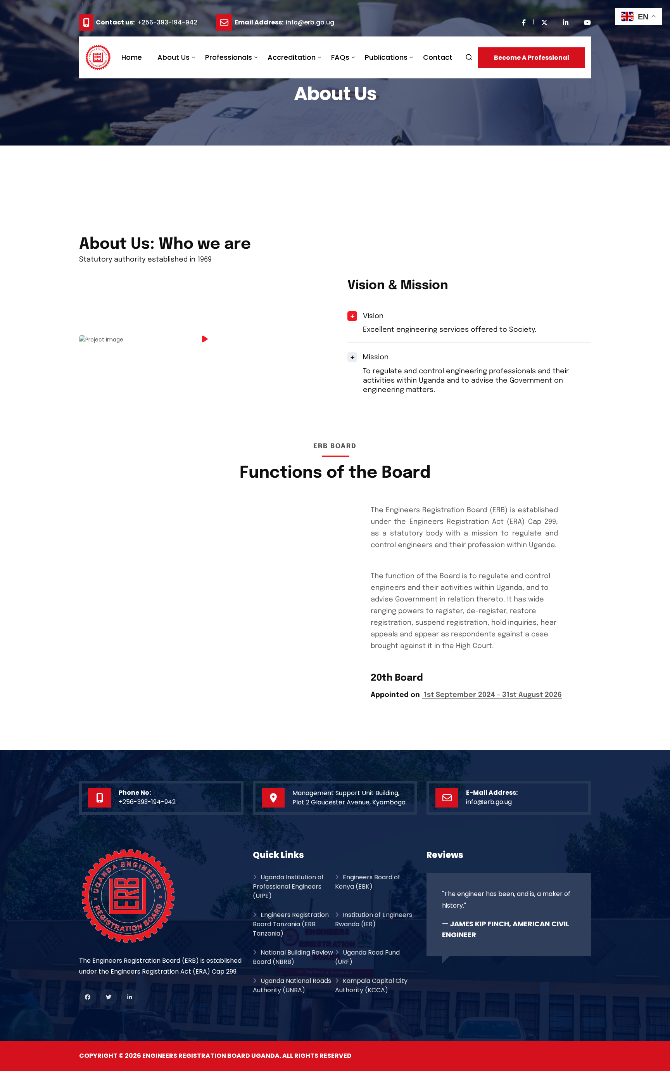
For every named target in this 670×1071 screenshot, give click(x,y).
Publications (386, 57)
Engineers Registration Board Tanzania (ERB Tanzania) (291, 924)
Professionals (228, 57)
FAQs (340, 57)
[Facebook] (89, 997)
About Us (173, 57)
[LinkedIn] (131, 997)
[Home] (161, 896)
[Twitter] (110, 997)
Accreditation (292, 57)
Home (131, 57)
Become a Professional (531, 57)
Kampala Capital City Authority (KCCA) (371, 985)
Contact (437, 57)
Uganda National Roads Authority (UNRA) (292, 985)
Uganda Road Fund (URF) (367, 957)
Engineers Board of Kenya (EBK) (367, 882)
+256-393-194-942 (167, 23)
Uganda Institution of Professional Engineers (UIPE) (288, 886)
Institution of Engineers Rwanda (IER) (373, 919)
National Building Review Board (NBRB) (293, 957)
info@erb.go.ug (310, 23)
